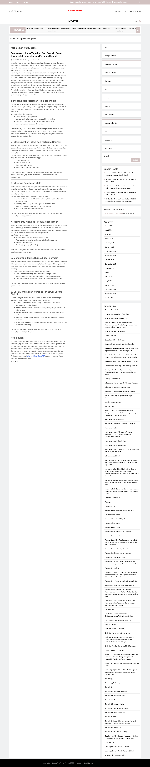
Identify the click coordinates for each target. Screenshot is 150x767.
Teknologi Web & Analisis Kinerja (116, 732)
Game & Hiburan (110, 336)
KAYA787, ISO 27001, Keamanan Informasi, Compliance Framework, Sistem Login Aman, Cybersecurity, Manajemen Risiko (120, 413)
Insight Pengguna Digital (113, 402)
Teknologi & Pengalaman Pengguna (117, 708)
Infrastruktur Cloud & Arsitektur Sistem (118, 387)
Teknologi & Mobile (111, 700)
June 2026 (108, 226)
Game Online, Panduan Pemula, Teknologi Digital (121, 361)
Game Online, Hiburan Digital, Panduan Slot (119, 344)
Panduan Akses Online (112, 527)
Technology (109, 679)
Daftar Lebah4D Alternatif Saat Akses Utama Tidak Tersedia (121, 29)
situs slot (108, 106)
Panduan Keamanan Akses (114, 536)
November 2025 (110, 255)
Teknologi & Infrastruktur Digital (116, 691)
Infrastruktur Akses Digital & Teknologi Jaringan (121, 383)
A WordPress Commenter (114, 213)
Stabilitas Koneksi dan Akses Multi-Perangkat (120, 646)
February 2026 (109, 243)
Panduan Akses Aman (112, 515)
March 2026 (109, 239)
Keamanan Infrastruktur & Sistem (116, 441)
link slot (108, 81)
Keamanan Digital (111, 428)
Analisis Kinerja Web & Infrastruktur (117, 314)
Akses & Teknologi (111, 310)
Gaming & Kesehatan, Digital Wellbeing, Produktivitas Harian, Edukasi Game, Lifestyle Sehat (120, 372)
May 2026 (108, 230)
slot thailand (109, 115)
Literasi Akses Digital (112, 456)
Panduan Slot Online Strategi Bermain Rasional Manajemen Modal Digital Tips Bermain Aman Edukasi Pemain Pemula (121, 574)
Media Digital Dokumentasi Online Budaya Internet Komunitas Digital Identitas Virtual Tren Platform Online (122, 491)
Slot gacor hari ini (111, 64)
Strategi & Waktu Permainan (114, 650)
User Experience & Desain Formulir (117, 747)
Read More (14, 362)
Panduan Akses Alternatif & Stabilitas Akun (119, 510)
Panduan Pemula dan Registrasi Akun (117, 549)
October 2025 (109, 260)
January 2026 (109, 247)
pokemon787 (109, 609)
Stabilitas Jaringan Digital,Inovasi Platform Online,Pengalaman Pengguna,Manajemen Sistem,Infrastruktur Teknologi (119, 639)
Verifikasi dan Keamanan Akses (116, 755)
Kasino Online (109, 406)
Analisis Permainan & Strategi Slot (116, 318)
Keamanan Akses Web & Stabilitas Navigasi (120, 424)
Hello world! (130, 213)
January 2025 (109, 285)
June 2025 (108, 277)
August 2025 (109, 268)
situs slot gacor (110, 72)
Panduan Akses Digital (112, 523)
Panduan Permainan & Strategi (115, 557)
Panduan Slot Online (112, 568)
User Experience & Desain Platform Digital (119, 751)
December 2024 (110, 289)
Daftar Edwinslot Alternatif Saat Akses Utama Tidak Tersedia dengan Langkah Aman (98, 2)
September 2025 (110, 264)
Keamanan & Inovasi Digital (114, 419)
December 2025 (110, 251)
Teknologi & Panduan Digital (114, 704)
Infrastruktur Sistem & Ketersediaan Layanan (120, 391)
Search (106, 156)
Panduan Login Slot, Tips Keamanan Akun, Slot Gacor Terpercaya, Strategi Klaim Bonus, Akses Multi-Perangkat (121, 542)
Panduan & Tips (110, 506)
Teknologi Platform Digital (114, 727)
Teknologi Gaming (111, 717)
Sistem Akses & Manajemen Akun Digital (119, 620)
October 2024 (109, 298)
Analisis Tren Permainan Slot (115, 331)
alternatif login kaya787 (36, 356)
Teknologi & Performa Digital (115, 712)
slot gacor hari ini (111, 56)
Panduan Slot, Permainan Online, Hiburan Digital (121, 581)
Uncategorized (110, 742)
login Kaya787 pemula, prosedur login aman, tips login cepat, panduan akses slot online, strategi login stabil (121, 462)
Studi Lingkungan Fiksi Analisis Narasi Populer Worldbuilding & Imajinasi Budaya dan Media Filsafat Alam (121, 672)
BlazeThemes (88, 763)
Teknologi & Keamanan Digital (115, 695)
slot (106, 47)
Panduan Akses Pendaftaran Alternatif (118, 531)
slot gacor (108, 98)
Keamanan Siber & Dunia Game (115, 445)
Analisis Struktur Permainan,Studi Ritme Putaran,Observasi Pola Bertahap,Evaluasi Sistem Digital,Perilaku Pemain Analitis (121, 325)
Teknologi (108, 687)
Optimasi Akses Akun (112, 498)
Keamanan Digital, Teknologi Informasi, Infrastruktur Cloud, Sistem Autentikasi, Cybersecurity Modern (118, 434)
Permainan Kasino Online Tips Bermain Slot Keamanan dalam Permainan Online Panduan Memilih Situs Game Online (120, 603)
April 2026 (108, 234)
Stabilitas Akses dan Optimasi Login (117, 633)
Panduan (108, 502)
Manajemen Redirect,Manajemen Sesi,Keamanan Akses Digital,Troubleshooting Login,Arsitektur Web (121, 482)
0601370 (16, 60)
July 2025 (108, 272)
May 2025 (108, 281)
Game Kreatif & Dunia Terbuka (115, 340)
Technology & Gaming (112, 683)
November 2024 (110, 293)
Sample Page (73, 21)
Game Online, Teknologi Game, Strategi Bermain (121, 366)
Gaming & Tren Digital (112, 379)
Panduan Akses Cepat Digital (115, 519)
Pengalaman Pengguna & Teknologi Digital (119, 585)
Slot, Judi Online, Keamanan (114, 629)
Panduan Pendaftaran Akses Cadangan (118, 553)
